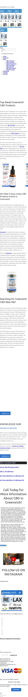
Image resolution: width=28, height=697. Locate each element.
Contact (5, 72)
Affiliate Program (7, 619)
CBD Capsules (10, 66)
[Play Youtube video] (13, 559)
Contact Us (5, 623)
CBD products (15, 133)
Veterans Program (7, 620)
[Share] (2, 695)
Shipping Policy (6, 631)
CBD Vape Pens (10, 65)
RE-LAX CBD (11, 125)
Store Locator (6, 624)
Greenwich (3, 232)
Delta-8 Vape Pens (11, 63)
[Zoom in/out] (5, 695)
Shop (4, 59)
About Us (5, 58)
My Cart (5, 74)
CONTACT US (5, 413)
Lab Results (6, 622)
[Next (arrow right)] (2, 696)
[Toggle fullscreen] (3, 695)
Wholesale (6, 71)
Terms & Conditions (8, 630)
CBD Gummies (10, 62)
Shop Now (16, 689)
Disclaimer (5, 634)
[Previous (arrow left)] (0, 696)
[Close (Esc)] (0, 695)
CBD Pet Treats (10, 69)
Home (4, 56)
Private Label (6, 633)
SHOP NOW (3, 545)
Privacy (5, 629)
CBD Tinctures (10, 60)
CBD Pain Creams (11, 68)
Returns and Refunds (6, 627)
